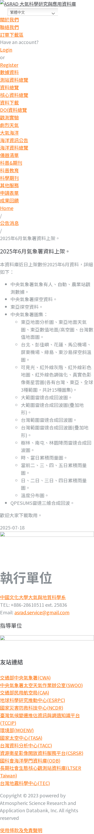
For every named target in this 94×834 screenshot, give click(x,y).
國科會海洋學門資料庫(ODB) (30, 760)
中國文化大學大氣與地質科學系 (33, 597)
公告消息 (9, 222)
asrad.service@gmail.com (41, 612)
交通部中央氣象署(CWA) (25, 677)
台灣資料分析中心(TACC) (26, 745)
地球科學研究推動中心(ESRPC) (32, 700)
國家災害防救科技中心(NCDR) (31, 707)
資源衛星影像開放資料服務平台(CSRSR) (41, 752)
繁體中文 (17, 12)
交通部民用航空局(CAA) (24, 692)
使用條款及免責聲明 (21, 830)
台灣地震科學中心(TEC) (25, 783)
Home (6, 208)
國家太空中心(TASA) (21, 737)
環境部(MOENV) (17, 730)
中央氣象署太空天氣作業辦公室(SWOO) (41, 685)
